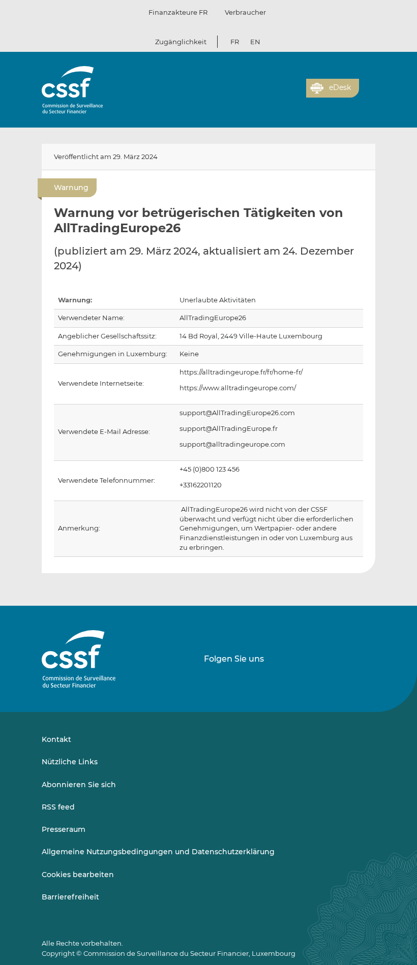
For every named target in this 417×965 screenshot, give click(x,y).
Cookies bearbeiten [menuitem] (78, 874)
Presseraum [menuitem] (63, 829)
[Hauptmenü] (367, 86)
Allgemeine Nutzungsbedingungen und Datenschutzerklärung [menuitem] (158, 851)
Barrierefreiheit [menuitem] (70, 896)
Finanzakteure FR (177, 12)
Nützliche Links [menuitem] (70, 761)
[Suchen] (283, 94)
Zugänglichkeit (180, 42)
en (255, 42)
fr (234, 42)
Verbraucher (245, 12)
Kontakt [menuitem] (56, 739)
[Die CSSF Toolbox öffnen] (295, 94)
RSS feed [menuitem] (58, 807)
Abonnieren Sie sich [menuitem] (79, 784)
